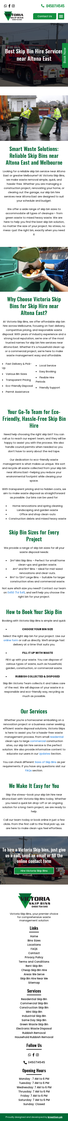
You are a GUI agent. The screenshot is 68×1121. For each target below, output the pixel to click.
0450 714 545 (16, 592)
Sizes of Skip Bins (45, 762)
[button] (61, 16)
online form (10, 640)
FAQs (28, 770)
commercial (38, 741)
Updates (44, 753)
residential (56, 737)
